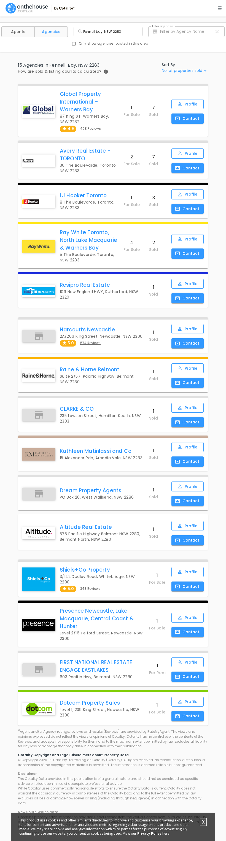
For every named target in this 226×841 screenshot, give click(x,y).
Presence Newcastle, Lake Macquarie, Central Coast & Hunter (97, 618)
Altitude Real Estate (86, 527)
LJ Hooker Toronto (83, 195)
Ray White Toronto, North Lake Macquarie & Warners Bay (88, 240)
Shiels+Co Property (85, 570)
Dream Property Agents (90, 490)
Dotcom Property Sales (90, 703)
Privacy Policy (149, 833)
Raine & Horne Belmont (89, 369)
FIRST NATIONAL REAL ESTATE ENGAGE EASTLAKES (96, 666)
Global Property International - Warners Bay (80, 101)
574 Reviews (90, 343)
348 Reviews (90, 588)
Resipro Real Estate (85, 285)
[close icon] (217, 31)
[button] (18, 31)
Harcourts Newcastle (87, 329)
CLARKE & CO (77, 409)
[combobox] (108, 31)
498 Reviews (90, 128)
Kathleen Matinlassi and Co (95, 451)
